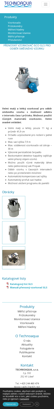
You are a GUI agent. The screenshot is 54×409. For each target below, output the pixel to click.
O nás (27, 340)
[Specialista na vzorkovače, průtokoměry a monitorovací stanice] (20, 3)
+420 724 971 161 (30, 386)
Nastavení (27, 404)
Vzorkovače (14, 22)
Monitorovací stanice (19, 33)
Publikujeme (27, 352)
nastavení (24, 399)
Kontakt (27, 356)
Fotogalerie (27, 348)
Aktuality (27, 344)
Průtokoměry (15, 26)
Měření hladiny (16, 29)
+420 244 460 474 (29, 383)
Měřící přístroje (16, 36)
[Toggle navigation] (46, 4)
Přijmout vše (11, 404)
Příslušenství (15, 40)
